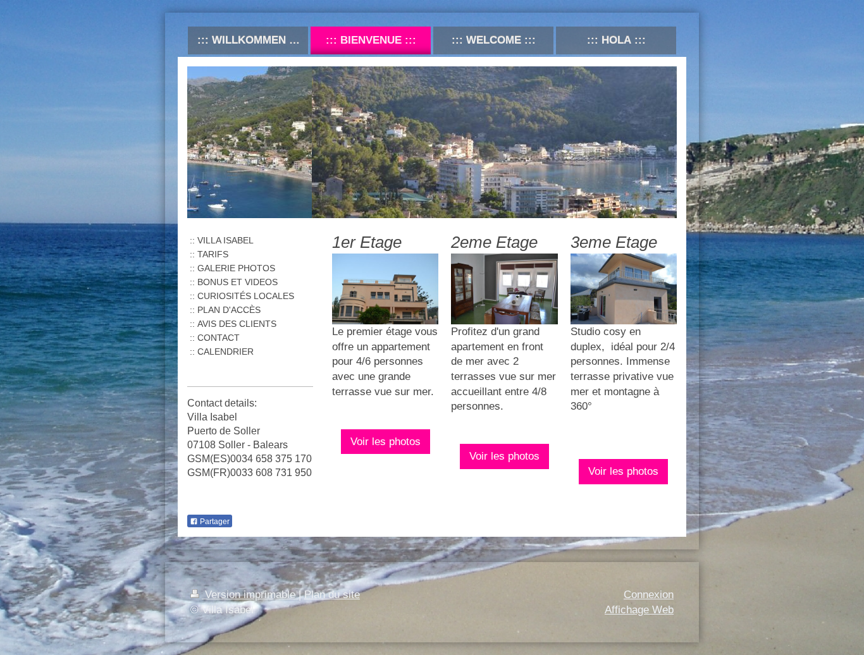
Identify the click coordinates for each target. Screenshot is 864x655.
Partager (214, 521)
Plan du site (332, 595)
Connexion (649, 595)
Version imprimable (250, 595)
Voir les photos (385, 442)
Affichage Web (639, 610)
